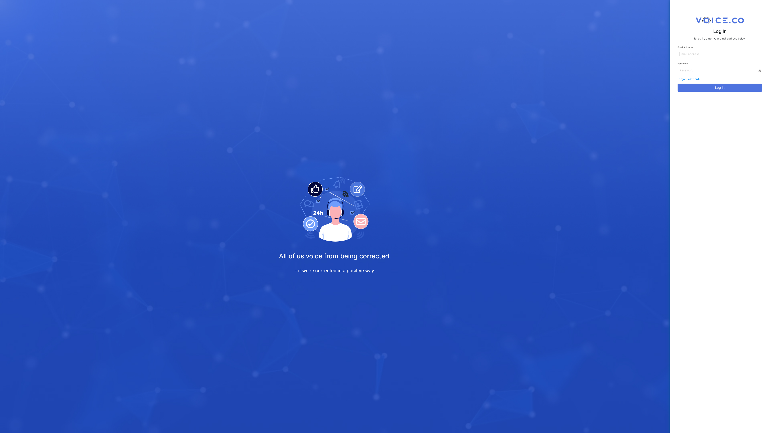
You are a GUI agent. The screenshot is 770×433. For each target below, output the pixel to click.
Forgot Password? (689, 79)
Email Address (685, 47)
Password (683, 63)
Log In (720, 88)
